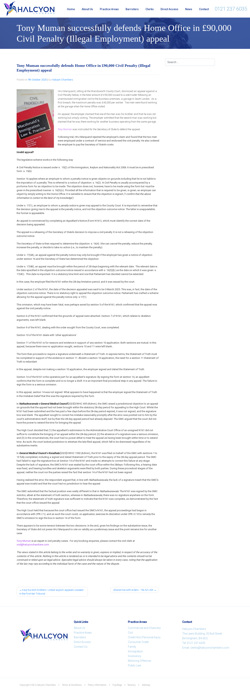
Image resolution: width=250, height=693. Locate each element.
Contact (204, 9)
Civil (130, 632)
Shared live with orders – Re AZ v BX (133, 589)
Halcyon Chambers (62, 79)
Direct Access (169, 9)
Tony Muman (65, 129)
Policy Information (97, 685)
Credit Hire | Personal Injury (144, 637)
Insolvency (134, 656)
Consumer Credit (138, 642)
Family (132, 646)
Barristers (132, 9)
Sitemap (146, 685)
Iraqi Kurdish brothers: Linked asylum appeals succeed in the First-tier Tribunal (51, 591)
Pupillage (117, 685)
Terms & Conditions (72, 685)
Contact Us (81, 646)
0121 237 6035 (231, 9)
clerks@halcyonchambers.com (209, 647)
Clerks (150, 9)
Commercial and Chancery (144, 627)
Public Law (134, 665)
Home (71, 9)
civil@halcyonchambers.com (33, 544)
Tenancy (131, 685)
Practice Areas (109, 9)
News (188, 9)
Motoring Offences (139, 660)
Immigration (135, 651)
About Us (87, 9)
